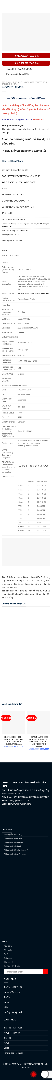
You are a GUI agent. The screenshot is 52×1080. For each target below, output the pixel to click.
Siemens (33, 224)
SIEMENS (16, 235)
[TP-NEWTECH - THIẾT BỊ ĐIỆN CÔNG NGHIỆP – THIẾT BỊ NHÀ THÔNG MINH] (26, 4)
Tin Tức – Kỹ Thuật (12, 966)
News (6, 1002)
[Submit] (45, 971)
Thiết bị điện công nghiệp (23, 82)
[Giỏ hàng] (49, 4)
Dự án (6, 954)
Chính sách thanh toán (13, 838)
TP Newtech (17, 241)
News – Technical (12, 992)
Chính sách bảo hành (12, 846)
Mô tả (4, 250)
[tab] (26, 250)
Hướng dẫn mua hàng (13, 834)
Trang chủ (6, 82)
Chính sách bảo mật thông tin (16, 854)
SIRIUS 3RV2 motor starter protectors (33, 293)
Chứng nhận (9, 962)
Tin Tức (7, 997)
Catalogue (8, 958)
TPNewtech (38, 119)
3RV (15, 84)
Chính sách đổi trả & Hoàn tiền (16, 850)
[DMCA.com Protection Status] (26, 1074)
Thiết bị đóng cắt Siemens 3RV (17, 231)
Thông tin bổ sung (10, 256)
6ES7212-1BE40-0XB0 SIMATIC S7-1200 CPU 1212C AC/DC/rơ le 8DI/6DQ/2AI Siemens (13, 740)
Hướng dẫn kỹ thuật (13, 1012)
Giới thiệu (8, 946)
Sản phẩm (8, 950)
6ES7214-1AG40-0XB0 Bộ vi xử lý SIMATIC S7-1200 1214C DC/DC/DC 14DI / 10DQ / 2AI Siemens (38, 741)
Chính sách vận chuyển (13, 842)
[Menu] (3, 4)
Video (6, 1007)
